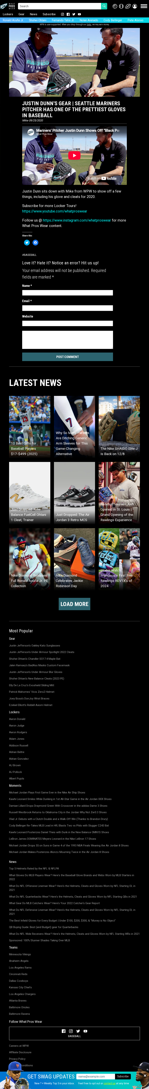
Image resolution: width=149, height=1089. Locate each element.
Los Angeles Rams (20, 967)
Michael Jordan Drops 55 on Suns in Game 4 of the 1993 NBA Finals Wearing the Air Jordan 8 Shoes (69, 845)
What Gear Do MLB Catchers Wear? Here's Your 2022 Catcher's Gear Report (54, 903)
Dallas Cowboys (18, 980)
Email (27, 301)
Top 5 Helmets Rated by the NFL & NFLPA (34, 868)
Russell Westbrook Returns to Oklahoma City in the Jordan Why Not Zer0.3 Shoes (58, 812)
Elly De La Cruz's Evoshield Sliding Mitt (31, 685)
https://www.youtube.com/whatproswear (54, 211)
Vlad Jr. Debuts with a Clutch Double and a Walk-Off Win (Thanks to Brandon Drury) (58, 819)
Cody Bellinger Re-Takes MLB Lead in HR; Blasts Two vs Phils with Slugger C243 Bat (59, 825)
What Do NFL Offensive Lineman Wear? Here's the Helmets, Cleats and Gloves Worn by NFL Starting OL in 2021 (72, 888)
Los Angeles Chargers (22, 994)
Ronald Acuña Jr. (13, 20)
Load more (74, 604)
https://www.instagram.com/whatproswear (77, 220)
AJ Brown (15, 765)
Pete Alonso (135, 20)
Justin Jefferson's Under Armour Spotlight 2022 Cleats (41, 652)
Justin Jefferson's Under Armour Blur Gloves (35, 672)
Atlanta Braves (18, 1000)
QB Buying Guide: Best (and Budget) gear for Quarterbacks (43, 927)
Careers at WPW (19, 1045)
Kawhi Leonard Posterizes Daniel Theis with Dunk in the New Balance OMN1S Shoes (59, 832)
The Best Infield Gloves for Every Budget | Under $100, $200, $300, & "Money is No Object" (62, 920)
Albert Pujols (16, 778)
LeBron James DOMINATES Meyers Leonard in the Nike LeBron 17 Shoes (52, 838)
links (89, 24)
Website (27, 316)
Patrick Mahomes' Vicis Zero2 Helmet (31, 691)
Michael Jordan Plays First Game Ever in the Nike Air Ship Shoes (47, 792)
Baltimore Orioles (19, 1007)
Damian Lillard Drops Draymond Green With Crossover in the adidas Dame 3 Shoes (58, 805)
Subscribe (49, 14)
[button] (134, 6)
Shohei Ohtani (37, 20)
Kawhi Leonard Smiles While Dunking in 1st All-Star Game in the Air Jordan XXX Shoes (60, 799)
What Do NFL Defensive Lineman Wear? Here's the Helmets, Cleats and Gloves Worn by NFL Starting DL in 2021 (72, 912)
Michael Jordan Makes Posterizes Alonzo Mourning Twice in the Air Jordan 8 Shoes (59, 852)
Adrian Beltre (16, 752)
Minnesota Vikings (20, 954)
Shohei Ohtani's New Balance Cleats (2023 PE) (36, 678)
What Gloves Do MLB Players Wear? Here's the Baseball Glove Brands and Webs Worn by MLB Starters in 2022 (71, 877)
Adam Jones (16, 738)
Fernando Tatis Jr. (63, 20)
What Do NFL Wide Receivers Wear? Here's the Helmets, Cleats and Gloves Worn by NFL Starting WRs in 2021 (74, 934)
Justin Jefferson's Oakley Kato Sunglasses (34, 645)
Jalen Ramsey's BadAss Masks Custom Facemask (39, 665)
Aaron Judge (16, 725)
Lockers (8, 14)
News (33, 14)
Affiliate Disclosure (20, 1052)
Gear (21, 14)
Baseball (30, 254)
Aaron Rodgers (18, 732)
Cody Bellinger (113, 20)
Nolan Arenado (89, 20)
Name (27, 286)
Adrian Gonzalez (19, 758)
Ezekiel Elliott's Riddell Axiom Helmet (30, 705)
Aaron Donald (17, 719)
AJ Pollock (15, 772)
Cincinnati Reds (18, 974)
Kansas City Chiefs (20, 987)
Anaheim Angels (19, 961)
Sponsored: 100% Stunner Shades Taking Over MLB (39, 940)
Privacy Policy (17, 1059)
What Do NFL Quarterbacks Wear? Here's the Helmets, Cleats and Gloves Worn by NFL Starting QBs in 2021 (73, 896)
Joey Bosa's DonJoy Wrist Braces (29, 698)
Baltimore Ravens (19, 1014)
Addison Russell (18, 745)
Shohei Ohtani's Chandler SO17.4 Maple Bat (34, 658)
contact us (110, 1083)
